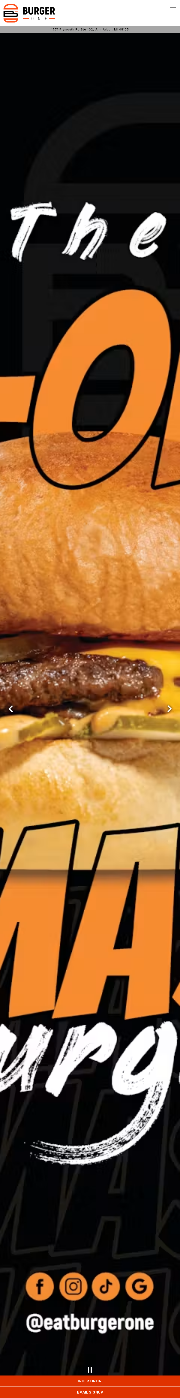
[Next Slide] (169, 708)
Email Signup (90, 1392)
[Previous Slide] (10, 708)
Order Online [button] (90, 1381)
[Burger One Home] (29, 13)
